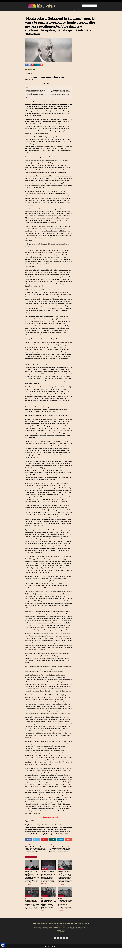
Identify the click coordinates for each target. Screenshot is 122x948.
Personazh (44, 10)
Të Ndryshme (80, 10)
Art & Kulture (65, 10)
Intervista (39, 10)
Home (26, 13)
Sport (71, 10)
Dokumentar (50, 10)
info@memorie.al (61, 930)
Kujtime (74, 10)
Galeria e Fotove (58, 10)
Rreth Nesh (27, 1)
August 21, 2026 (28, 911)
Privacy (95, 946)
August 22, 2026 (28, 884)
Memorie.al (28, 946)
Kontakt (32, 1)
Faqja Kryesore (28, 10)
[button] (3, 945)
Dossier (33, 10)
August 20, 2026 (61, 884)
